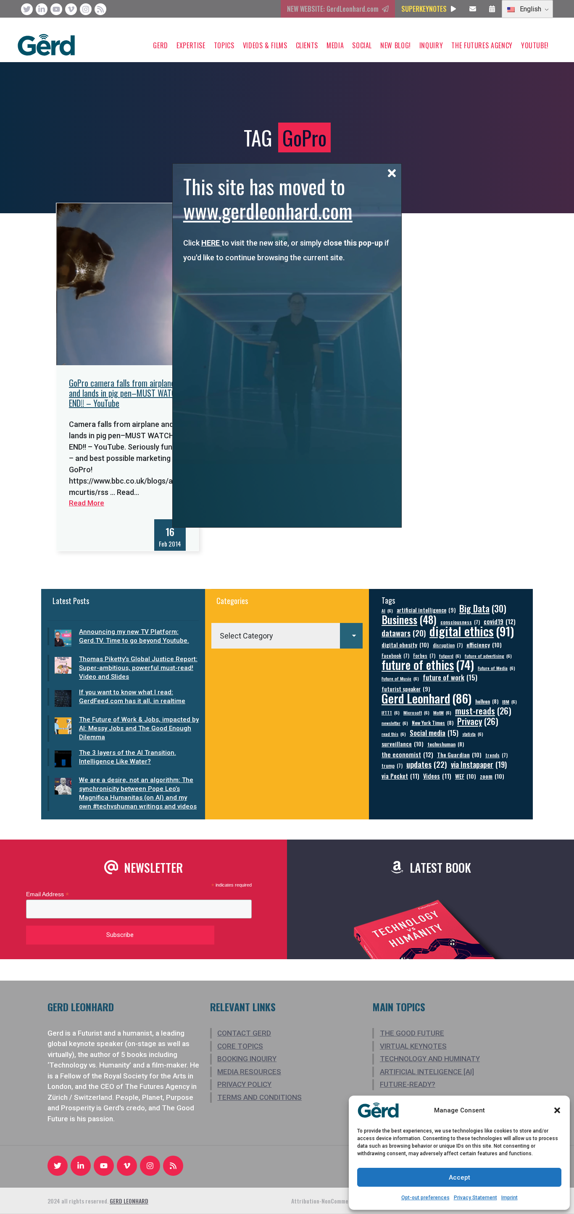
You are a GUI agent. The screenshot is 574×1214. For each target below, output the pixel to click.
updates (426, 764)
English (529, 9)
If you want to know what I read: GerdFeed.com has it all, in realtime (132, 696)
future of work (450, 677)
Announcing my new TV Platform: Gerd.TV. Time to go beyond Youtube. (134, 636)
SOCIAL (362, 45)
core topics (240, 1046)
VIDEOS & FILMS (265, 45)
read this (394, 733)
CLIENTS (307, 45)
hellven (486, 701)
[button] (557, 1110)
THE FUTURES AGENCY (482, 45)
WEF (465, 776)
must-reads (483, 710)
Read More (86, 503)
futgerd (450, 655)
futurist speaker (406, 689)
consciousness (460, 621)
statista (472, 733)
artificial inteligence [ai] (427, 1071)
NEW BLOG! (395, 45)
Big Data (482, 608)
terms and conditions (259, 1097)
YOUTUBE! (535, 45)
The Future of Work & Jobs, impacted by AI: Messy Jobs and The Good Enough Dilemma (139, 728)
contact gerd (244, 1033)
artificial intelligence (426, 610)
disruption (448, 645)
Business (409, 619)
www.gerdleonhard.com (268, 210)
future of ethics (428, 664)
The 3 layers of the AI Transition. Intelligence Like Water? (127, 757)
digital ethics (471, 630)
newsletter (395, 723)
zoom (492, 776)
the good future (412, 1033)
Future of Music (400, 678)
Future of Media (496, 668)
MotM (442, 712)
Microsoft (416, 712)
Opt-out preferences (425, 1198)
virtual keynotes (413, 1046)
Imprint (509, 1198)
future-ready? (407, 1084)
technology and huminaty (430, 1058)
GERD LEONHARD (129, 1200)
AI (387, 610)
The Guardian (459, 754)
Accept (459, 1177)
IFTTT (391, 712)
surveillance (403, 743)
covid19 (500, 621)
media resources (249, 1071)
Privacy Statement (475, 1198)
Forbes (424, 655)
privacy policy (244, 1084)
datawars (404, 632)
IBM (509, 701)
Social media (434, 732)
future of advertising (488, 655)
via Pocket (400, 776)
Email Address (47, 894)
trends (496, 755)
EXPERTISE (190, 45)
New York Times (432, 722)
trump (392, 765)
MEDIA (335, 45)
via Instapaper (479, 764)
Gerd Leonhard (426, 697)
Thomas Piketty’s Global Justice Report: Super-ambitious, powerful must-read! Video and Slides (138, 667)
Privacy (477, 721)
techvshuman (445, 744)
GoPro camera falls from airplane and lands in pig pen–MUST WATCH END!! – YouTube (124, 393)
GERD (160, 45)
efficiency (484, 644)
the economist (407, 754)
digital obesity (405, 644)
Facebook (395, 655)
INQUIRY (431, 45)
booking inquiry (246, 1058)
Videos (437, 776)
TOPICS (224, 45)
